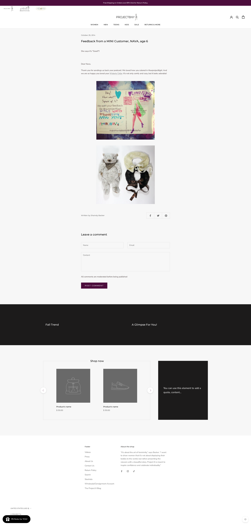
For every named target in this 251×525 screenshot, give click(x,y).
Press (87, 456)
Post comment (94, 286)
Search (88, 474)
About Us (89, 461)
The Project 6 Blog (93, 488)
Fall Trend (52, 324)
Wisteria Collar (116, 73)
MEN (106, 25)
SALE (136, 25)
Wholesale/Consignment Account (99, 483)
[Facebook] (122, 471)
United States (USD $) (19, 508)
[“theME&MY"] (41, 7)
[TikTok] (134, 471)
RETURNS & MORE (152, 25)
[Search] (237, 17)
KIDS (127, 25)
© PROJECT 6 (15, 514)
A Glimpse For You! (144, 324)
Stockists (88, 479)
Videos (88, 452)
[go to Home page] (8, 7)
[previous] (43, 390)
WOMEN (94, 25)
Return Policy (90, 470)
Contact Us (89, 465)
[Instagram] (128, 471)
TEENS (116, 25)
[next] (150, 390)
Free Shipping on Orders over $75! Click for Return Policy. (125, 3)
